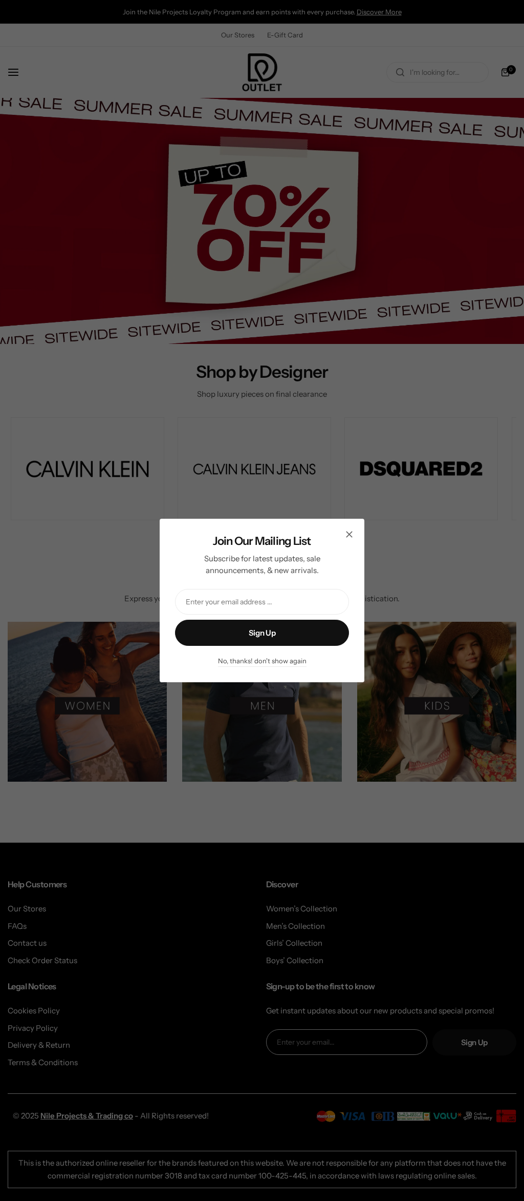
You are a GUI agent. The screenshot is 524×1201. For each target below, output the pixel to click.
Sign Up (262, 633)
